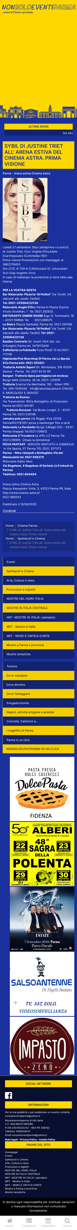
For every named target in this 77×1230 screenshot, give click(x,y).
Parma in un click (18, 740)
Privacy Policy (28, 1139)
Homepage (11, 1152)
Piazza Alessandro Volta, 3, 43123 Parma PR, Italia (37, 488)
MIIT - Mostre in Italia (21, 626)
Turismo (12, 666)
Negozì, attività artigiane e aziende (30, 712)
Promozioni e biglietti (20, 589)
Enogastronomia (18, 703)
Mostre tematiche (18, 654)
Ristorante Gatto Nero (18, 461)
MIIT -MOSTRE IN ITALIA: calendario (31, 617)
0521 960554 (12, 497)
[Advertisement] (38, 60)
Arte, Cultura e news (20, 580)
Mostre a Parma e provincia (25, 645)
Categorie (29, 1226)
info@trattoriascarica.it (45, 388)
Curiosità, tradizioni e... (22, 721)
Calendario (48, 1226)
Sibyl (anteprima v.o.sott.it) (50, 247)
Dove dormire (15, 684)
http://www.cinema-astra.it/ (21, 493)
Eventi (11, 562)
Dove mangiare (17, 675)
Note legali (11, 1139)
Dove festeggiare (18, 693)
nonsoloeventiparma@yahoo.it (22, 1116)
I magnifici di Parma (20, 730)
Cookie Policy (47, 1139)
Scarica (21, 384)
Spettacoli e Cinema (20, 571)
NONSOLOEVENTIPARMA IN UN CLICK (32, 749)
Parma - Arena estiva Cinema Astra (26, 173)
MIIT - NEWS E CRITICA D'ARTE (28, 636)
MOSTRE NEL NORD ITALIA (25, 598)
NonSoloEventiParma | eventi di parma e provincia (38, 10)
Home (10, 1226)
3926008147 (23, 1131)
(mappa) (18, 431)
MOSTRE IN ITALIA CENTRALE (27, 608)
